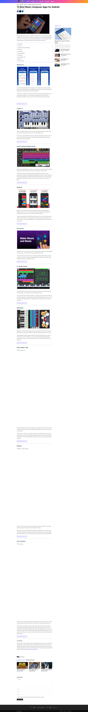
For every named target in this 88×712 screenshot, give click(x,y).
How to (28, 1)
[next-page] (19, 673)
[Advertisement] (34, 100)
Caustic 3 (20, 45)
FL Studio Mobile (21, 53)
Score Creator (21, 60)
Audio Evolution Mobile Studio (24, 47)
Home (18, 4)
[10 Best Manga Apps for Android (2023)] (57, 60)
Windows (52, 1)
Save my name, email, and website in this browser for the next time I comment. (31, 697)
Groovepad (20, 51)
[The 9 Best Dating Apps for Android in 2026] (46, 665)
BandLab (20, 49)
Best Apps (41, 1)
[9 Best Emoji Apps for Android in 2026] (22, 665)
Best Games (47, 1)
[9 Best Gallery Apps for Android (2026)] (34, 665)
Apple (37, 1)
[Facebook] (18, 11)
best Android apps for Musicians (31, 649)
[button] (70, 1)
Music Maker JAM (21, 57)
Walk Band (20, 55)
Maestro (19, 58)
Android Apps (22, 656)
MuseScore (20, 43)
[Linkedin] (22, 11)
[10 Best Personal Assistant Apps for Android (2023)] (57, 50)
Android (33, 1)
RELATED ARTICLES (21, 659)
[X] (20, 11)
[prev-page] (17, 673)
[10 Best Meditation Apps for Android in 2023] (57, 64)
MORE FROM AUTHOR (30, 659)
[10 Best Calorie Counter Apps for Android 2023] (57, 55)
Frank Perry (56, 43)
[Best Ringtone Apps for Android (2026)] (63, 34)
